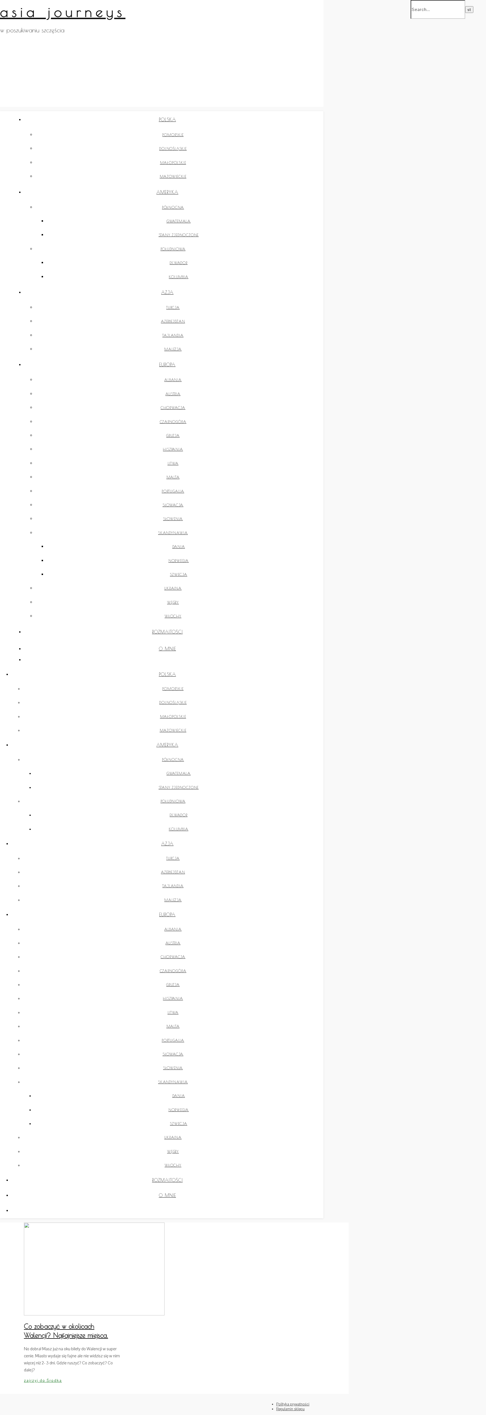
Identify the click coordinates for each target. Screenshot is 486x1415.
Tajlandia (172, 335)
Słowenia (173, 518)
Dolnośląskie (173, 148)
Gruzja (173, 435)
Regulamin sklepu (290, 1409)
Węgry (173, 602)
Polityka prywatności (292, 1404)
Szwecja (178, 574)
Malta (173, 477)
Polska (167, 119)
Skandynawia (173, 533)
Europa (167, 364)
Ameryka (167, 192)
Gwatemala (178, 221)
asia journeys (62, 11)
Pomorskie (172, 134)
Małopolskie (173, 162)
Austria (173, 394)
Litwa (173, 463)
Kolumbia (178, 277)
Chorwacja (173, 407)
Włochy (173, 616)
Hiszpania (173, 449)
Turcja (173, 307)
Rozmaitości (167, 631)
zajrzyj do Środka (43, 1380)
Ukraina (173, 588)
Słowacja (173, 505)
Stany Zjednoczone (179, 235)
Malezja (173, 349)
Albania (173, 380)
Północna (173, 207)
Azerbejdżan (173, 321)
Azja (167, 292)
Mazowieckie (173, 176)
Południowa (173, 249)
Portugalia (173, 491)
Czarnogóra (173, 421)
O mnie (167, 648)
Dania (178, 546)
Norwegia (178, 560)
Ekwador (179, 262)
